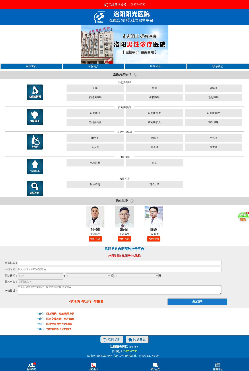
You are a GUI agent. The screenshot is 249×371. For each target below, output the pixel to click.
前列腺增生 (154, 113)
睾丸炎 (213, 138)
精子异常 (154, 184)
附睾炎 (95, 138)
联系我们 (217, 66)
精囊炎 (154, 147)
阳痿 (95, 88)
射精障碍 (154, 97)
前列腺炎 (95, 113)
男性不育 (124, 178)
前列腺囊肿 (213, 113)
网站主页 (31, 66)
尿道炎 (213, 147)
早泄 (154, 88)
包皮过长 (95, 162)
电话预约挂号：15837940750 (127, 4)
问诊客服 (139, 339)
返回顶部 (114, 339)
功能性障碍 (124, 82)
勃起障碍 (213, 97)
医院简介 (93, 66)
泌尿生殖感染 (124, 132)
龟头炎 (95, 147)
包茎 (154, 162)
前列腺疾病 (124, 107)
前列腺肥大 (154, 122)
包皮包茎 (124, 157)
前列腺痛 (213, 122)
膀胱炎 (154, 138)
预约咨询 (95, 238)
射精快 (213, 88)
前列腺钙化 (95, 122)
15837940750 (130, 351)
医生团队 (155, 66)
